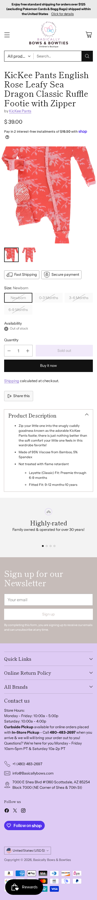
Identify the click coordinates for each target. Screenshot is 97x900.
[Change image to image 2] (29, 255)
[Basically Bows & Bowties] (48, 34)
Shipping (11, 380)
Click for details (62, 14)
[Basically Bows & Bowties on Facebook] (7, 811)
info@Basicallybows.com (33, 773)
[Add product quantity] (27, 350)
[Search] (87, 56)
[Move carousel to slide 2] (47, 546)
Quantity (11, 340)
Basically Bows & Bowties (52, 860)
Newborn (18, 297)
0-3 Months (48, 297)
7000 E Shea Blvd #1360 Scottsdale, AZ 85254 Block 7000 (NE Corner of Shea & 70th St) (51, 785)
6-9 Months (18, 309)
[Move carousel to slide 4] (54, 546)
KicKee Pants (20, 111)
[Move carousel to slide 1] (43, 546)
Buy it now (48, 365)
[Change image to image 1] (11, 255)
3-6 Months (78, 297)
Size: (16, 288)
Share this (21, 395)
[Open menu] (7, 34)
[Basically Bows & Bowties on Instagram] (23, 811)
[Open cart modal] (88, 34)
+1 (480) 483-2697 (27, 764)
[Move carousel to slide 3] (50, 546)
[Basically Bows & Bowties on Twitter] (15, 811)
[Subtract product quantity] (9, 350)
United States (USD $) (29, 850)
